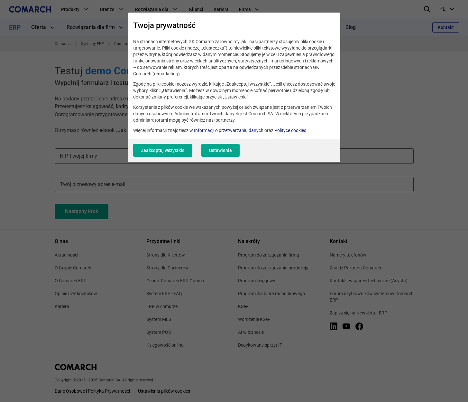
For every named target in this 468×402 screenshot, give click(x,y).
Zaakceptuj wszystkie (163, 150)
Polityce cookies (290, 130)
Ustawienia (220, 150)
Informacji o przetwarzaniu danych (228, 130)
